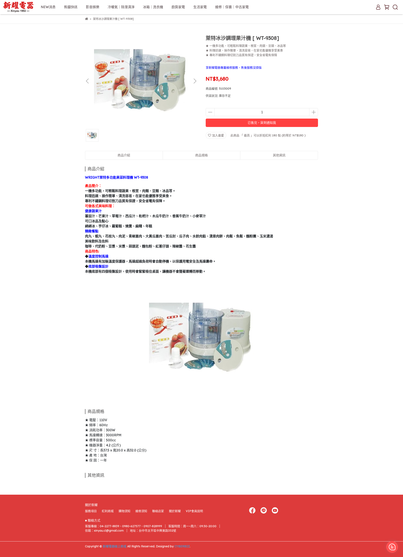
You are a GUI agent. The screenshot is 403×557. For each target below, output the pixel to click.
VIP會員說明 (194, 511)
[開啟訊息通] (392, 547)
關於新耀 (175, 511)
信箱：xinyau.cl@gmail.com (104, 530)
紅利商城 (108, 511)
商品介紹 (124, 155)
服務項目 (91, 511)
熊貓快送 (70, 7)
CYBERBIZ (182, 546)
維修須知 (141, 511)
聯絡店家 (158, 511)
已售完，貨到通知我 (262, 123)
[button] (194, 81)
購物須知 (124, 511)
